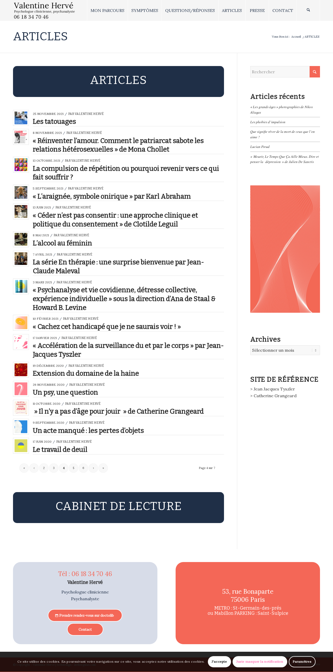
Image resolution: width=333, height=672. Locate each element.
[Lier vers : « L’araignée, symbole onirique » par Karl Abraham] (21, 192)
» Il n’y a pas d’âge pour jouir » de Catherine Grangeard (118, 411)
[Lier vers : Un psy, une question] (21, 388)
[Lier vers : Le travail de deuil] (21, 445)
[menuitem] (107, 10)
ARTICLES (40, 36)
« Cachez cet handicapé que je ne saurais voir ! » (107, 327)
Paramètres (302, 662)
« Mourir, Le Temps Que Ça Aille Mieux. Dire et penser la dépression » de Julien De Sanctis (284, 159)
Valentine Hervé (89, 114)
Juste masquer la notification (259, 662)
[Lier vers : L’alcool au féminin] (21, 239)
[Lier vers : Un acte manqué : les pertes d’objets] (21, 426)
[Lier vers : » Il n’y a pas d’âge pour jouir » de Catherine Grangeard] (21, 407)
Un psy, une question (65, 392)
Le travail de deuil (60, 450)
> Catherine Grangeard (273, 395)
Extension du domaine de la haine (86, 373)
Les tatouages (54, 122)
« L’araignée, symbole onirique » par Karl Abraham (112, 196)
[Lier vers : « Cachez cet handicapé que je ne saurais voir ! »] (21, 322)
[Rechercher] (308, 10)
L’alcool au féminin (62, 243)
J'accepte (219, 662)
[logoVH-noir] (44, 10)
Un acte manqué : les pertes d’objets (88, 431)
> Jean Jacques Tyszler (272, 389)
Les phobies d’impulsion (267, 121)
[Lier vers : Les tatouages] (21, 118)
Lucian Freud (260, 146)
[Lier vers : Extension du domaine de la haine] (21, 369)
